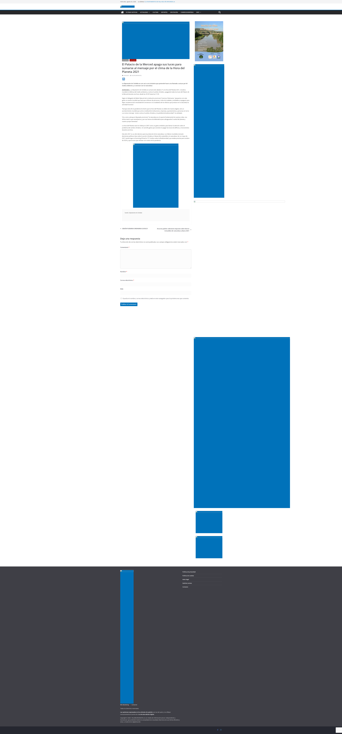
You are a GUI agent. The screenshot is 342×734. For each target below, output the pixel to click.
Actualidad (144, 12)
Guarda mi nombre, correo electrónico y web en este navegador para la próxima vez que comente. (156, 298)
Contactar (134, 705)
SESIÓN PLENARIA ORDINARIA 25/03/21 (135, 228)
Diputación (174, 12)
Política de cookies (188, 576)
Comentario (124, 247)
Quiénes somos (187, 583)
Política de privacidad (189, 572)
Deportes (164, 12)
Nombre (123, 272)
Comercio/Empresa (187, 12)
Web (121, 289)
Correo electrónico (127, 280)
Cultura (155, 12)
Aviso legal (185, 579)
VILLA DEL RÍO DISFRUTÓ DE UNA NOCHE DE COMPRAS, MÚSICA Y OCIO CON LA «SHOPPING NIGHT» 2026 (161, 2)
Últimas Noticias (131, 12)
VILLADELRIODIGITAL (136, 75)
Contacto (185, 587)
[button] (149, 12)
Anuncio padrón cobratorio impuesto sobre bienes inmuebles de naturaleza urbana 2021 (173, 230)
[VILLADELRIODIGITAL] (122, 12)
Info (197, 12)
